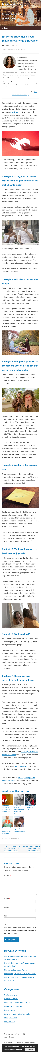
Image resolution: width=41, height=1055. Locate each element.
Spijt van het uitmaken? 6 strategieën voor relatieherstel (31, 848)
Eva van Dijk (6, 45)
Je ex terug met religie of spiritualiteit (17, 1014)
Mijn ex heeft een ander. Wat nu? (16, 970)
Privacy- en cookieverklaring (24, 1042)
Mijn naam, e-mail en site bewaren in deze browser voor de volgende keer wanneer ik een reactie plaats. (20, 930)
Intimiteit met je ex (11, 1010)
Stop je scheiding (10, 1018)
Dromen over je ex (11, 999)
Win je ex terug (15, 838)
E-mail (7, 907)
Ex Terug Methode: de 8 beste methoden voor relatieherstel (12, 848)
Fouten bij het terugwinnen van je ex (17, 1002)
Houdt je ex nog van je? (13, 1006)
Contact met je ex (10, 995)
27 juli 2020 (14, 45)
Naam (7, 899)
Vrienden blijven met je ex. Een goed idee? (20, 974)
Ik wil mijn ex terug (14, 4)
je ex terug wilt (15, 112)
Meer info (19, 1049)
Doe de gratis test (21, 766)
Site (5, 916)
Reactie (7, 876)
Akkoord (30, 1049)
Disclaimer (8, 1042)
